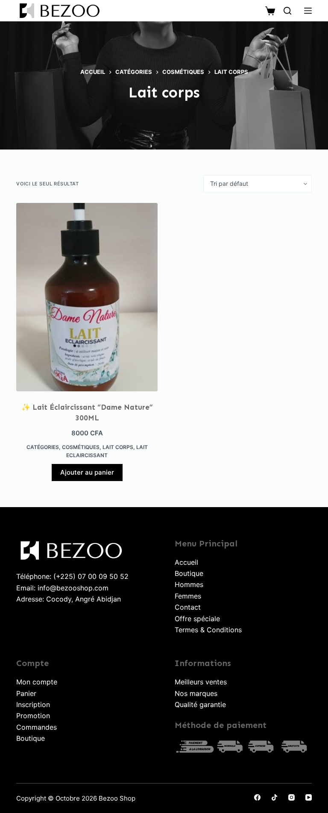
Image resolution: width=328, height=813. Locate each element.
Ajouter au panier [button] (87, 472)
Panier (26, 693)
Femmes (188, 596)
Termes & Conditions (208, 629)
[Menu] (308, 11)
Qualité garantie (200, 704)
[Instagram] (291, 797)
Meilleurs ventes (201, 682)
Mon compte (36, 682)
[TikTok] (274, 797)
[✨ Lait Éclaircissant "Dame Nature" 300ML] (87, 297)
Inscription (33, 704)
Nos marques (196, 693)
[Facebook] (257, 797)
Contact (188, 607)
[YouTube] (308, 797)
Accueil (186, 562)
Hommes (189, 584)
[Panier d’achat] (270, 11)
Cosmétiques (81, 447)
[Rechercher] (287, 11)
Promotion (33, 715)
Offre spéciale (197, 618)
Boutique (189, 573)
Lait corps (117, 447)
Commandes (36, 727)
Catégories (42, 447)
